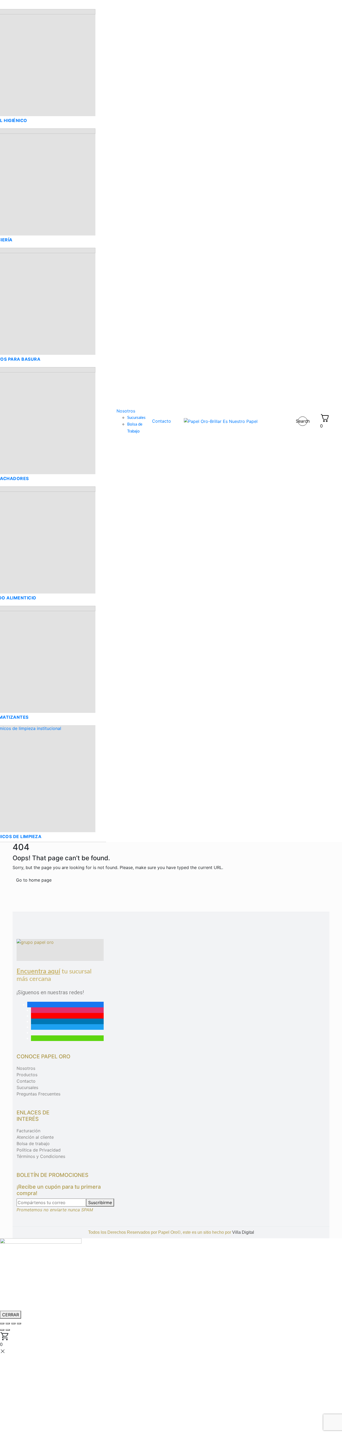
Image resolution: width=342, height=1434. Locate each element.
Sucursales (27, 1087)
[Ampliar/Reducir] (2, 1323)
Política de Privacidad (39, 1150)
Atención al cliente (35, 1137)
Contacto (26, 1081)
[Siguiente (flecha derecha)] (8, 1330)
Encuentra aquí (38, 971)
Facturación (28, 1130)
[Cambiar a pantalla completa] (8, 1323)
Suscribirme (100, 1202)
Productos (27, 1074)
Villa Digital (243, 1232)
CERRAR (10, 1314)
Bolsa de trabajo (33, 1143)
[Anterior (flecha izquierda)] (2, 1330)
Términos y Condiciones (41, 1156)
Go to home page (34, 880)
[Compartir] (13, 1323)
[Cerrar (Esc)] (19, 1323)
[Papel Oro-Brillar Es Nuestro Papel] (221, 421)
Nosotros (26, 1068)
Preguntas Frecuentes (38, 1094)
